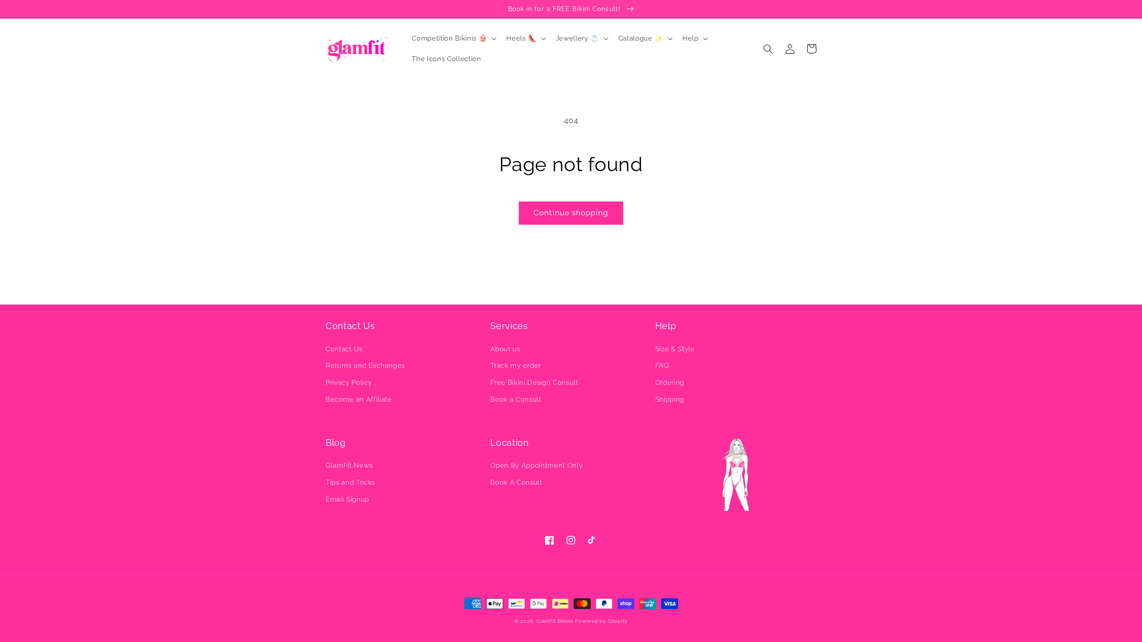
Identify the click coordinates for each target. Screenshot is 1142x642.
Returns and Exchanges (365, 366)
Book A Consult (516, 482)
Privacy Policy (349, 383)
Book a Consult (515, 399)
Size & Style (675, 349)
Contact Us (344, 349)
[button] (453, 39)
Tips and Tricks (350, 482)
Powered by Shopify (601, 621)
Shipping (669, 399)
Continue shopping (571, 212)
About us (505, 349)
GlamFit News (349, 465)
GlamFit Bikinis (555, 621)
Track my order (515, 366)
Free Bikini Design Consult (534, 383)
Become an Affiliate (359, 399)
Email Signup (347, 499)
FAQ (662, 366)
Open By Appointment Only (536, 465)
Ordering (669, 383)
